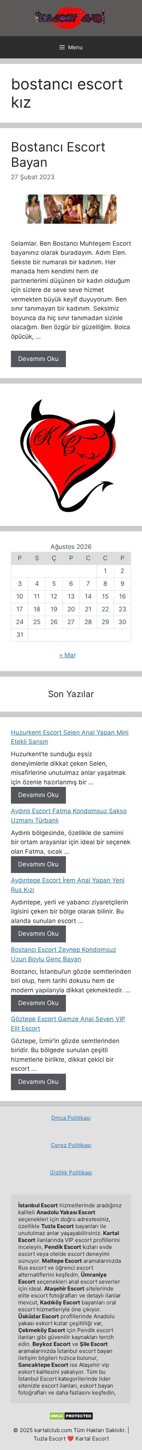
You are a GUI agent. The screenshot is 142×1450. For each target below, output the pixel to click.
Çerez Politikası (71, 1145)
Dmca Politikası (71, 1117)
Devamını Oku (38, 358)
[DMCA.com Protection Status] (71, 1418)
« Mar (67, 655)
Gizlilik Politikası (71, 1172)
